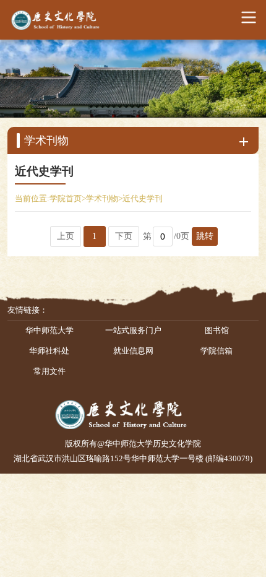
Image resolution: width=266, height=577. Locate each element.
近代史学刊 (142, 198)
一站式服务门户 (133, 330)
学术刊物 (102, 198)
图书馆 (217, 330)
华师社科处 (49, 351)
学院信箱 (216, 351)
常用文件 (49, 371)
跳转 (204, 236)
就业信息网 (133, 351)
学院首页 (65, 198)
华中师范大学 (49, 330)
